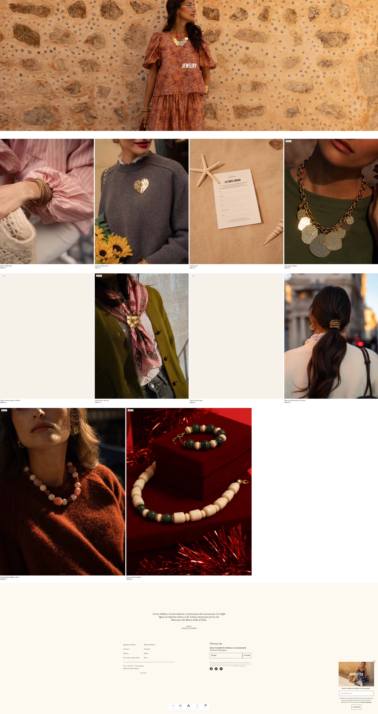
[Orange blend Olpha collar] (62, 491)
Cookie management (139, 666)
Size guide (147, 649)
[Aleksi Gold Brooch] (142, 201)
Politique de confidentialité (240, 666)
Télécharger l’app (216, 643)
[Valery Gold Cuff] (47, 201)
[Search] (171, 5)
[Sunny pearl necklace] (189, 491)
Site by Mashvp (143, 673)
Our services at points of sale (131, 658)
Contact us (126, 649)
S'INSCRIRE (246, 656)
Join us (146, 658)
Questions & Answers (129, 645)
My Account (197, 708)
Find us (146, 653)
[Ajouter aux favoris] (91, 141)
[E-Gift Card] (236, 201)
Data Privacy (130, 666)
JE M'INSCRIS (356, 707)
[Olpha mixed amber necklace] (47, 336)
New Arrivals (188, 708)
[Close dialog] (374, 662)
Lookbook (180, 708)
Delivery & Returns (149, 645)
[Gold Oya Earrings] (236, 336)
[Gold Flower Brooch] (142, 336)
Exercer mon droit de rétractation (131, 669)
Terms (124, 666)
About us (125, 653)
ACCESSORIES (201, 711)
